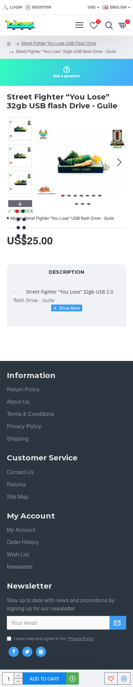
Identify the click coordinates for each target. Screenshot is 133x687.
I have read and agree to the (54, 638)
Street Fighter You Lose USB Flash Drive (58, 43)
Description (66, 272)
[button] (43, 162)
